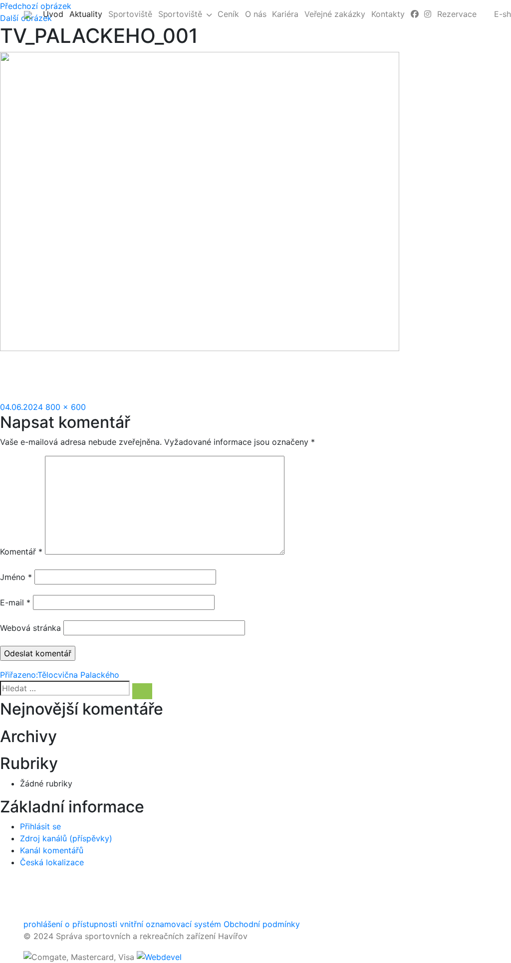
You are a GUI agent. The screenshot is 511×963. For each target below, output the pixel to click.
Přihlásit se (40, 826)
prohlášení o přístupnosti (70, 924)
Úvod (54, 13)
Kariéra (285, 14)
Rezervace (456, 14)
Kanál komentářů (51, 850)
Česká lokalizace (52, 862)
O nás (255, 14)
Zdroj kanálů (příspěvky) (66, 838)
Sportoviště (130, 14)
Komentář (21, 552)
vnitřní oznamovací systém (170, 924)
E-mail (15, 602)
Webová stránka (30, 628)
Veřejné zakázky (335, 14)
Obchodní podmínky (262, 924)
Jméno (16, 577)
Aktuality (87, 13)
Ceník (228, 14)
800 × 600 (65, 407)
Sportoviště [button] (180, 14)
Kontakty (387, 14)
